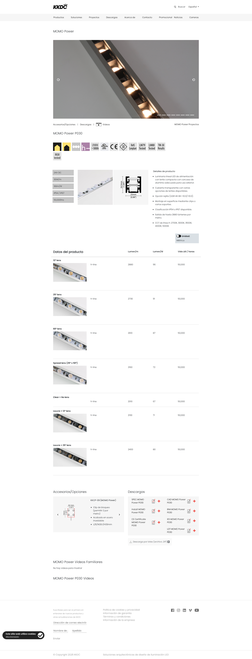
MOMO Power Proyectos (186, 124)
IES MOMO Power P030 (175, 521)
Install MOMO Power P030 (138, 511)
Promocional (165, 17)
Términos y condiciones (116, 616)
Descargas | (88, 124)
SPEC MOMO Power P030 (138, 501)
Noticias (178, 17)
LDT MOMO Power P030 (176, 530)
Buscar (181, 6)
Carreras (194, 17)
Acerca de (129, 17)
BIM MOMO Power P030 (176, 511)
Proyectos (94, 17)
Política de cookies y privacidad (121, 609)
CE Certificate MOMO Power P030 (139, 522)
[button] (58, 79)
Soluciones (76, 17)
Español (193, 6)
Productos (58, 17)
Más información (12, 637)
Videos (106, 124)
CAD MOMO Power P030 (176, 501)
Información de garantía (117, 613)
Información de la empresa (119, 620)
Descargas (111, 17)
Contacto (147, 17)
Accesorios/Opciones (64, 124)
